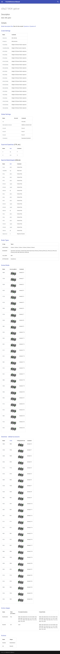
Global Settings (6, 114)
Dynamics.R (33, 26)
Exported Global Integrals (8, 160)
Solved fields (5, 265)
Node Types (5, 240)
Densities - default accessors (10, 437)
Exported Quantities (7, 144)
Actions (3, 635)
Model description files (7, 26)
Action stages (5, 608)
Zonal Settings (5, 31)
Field (11, 440)
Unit (10, 148)
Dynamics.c (26, 26)
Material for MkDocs (10, 652)
